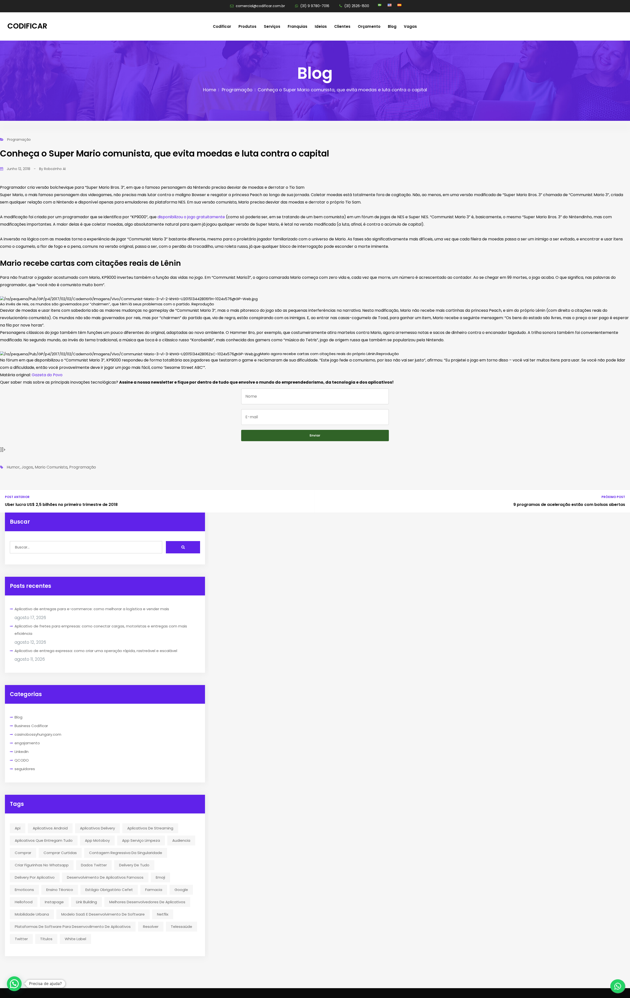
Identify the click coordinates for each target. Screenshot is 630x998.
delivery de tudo (134, 865)
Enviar (315, 435)
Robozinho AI (55, 168)
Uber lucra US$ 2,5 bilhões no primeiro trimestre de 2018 (61, 504)
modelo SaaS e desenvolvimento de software (103, 914)
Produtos (247, 26)
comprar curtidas (60, 852)
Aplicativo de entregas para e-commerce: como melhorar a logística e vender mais (92, 608)
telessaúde (181, 926)
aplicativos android (50, 828)
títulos (46, 938)
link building (86, 901)
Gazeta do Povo (47, 375)
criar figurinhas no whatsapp (42, 865)
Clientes (342, 26)
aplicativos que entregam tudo (44, 840)
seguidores (25, 768)
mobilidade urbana (32, 914)
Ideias (321, 26)
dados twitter (94, 865)
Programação (237, 90)
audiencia (181, 840)
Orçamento (369, 26)
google (181, 889)
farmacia (153, 889)
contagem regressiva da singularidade (125, 852)
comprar (23, 852)
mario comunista (51, 467)
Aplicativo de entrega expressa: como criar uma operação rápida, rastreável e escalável (96, 650)
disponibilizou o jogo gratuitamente (191, 217)
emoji (160, 877)
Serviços (272, 26)
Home (209, 90)
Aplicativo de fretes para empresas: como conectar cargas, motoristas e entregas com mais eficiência (101, 630)
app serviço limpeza (141, 840)
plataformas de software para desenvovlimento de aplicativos (73, 926)
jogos (27, 467)
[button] (14, 983)
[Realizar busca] (183, 547)
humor (13, 467)
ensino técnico (59, 889)
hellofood (23, 901)
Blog (392, 26)
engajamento (27, 743)
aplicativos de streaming (150, 828)
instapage (54, 901)
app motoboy (97, 840)
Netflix (162, 914)
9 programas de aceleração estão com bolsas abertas (569, 504)
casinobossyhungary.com (38, 734)
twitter (21, 938)
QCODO (22, 760)
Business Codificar (31, 725)
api (17, 828)
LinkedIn (22, 751)
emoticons (24, 889)
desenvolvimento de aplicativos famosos (105, 877)
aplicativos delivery (97, 828)
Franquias (297, 26)
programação (82, 467)
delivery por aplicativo (35, 877)
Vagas (410, 26)
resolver (150, 926)
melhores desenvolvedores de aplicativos (147, 901)
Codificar (27, 26)
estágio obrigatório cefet (109, 889)
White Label (75, 938)
